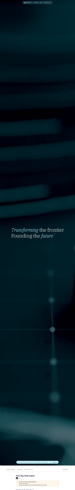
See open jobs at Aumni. (23, 483)
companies (11, 469)
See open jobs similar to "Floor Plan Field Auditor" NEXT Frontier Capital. (33, 485)
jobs (19, 469)
